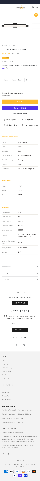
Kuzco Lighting (8, 45)
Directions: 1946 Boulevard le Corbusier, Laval (17, 445)
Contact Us (20, 303)
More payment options (20, 113)
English (19, 460)
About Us (5, 364)
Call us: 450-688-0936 (10, 448)
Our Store (5, 375)
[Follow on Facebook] (16, 344)
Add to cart (20, 102)
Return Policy (6, 371)
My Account (6, 392)
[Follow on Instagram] (23, 344)
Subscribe (20, 330)
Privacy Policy (6, 399)
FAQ (3, 360)
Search (4, 389)
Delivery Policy (7, 368)
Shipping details (7, 95)
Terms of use (6, 396)
